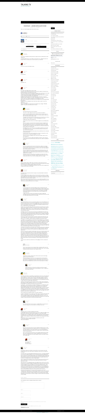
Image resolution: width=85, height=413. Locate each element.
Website (52, 134)
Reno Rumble (53, 121)
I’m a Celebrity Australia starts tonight (56, 48)
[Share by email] (26, 33)
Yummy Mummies (53, 137)
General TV (52, 90)
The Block (52, 129)
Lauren (61, 155)
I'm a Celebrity (56, 155)
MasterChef (52, 113)
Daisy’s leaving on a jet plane (30, 46)
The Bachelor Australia (54, 127)
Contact (27, 22)
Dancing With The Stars (54, 83)
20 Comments (38, 27)
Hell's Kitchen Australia (54, 91)
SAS (51, 122)
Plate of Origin (53, 118)
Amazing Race (53, 67)
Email (22, 393)
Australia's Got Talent (54, 69)
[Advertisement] (42, 14)
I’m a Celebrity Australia (54, 35)
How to (52, 97)
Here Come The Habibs (54, 93)
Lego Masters (53, 107)
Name (22, 389)
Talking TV (26, 4)
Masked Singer (53, 111)
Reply (48, 53)
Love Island (52, 109)
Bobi (51, 149)
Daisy (56, 150)
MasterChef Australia (56, 161)
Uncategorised (53, 133)
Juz (34, 27)
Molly (52, 114)
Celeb (52, 150)
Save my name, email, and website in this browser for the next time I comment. (33, 402)
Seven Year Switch (53, 123)
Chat (54, 150)
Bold (53, 149)
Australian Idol (53, 70)
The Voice (52, 131)
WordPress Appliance (39, 412)
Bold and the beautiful (54, 79)
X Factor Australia (53, 135)
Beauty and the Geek (54, 75)
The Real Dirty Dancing (54, 130)
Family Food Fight (53, 85)
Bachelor (57, 144)
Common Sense (53, 82)
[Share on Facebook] (21, 33)
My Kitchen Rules (53, 115)
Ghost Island (58, 153)
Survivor (52, 125)
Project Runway (53, 119)
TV (62, 167)
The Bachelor (53, 126)
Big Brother (52, 77)
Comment (23, 381)
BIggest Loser (53, 78)
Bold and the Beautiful (59, 149)
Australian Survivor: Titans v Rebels (56, 40)
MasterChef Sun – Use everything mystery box (40, 47)
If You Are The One (54, 102)
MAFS (52, 156)
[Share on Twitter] (23, 33)
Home (23, 22)
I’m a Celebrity (53, 101)
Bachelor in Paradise (54, 73)
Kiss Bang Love (53, 105)
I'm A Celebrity (53, 99)
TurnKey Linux (46, 412)
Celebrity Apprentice (54, 81)
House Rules (23, 36)
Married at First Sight (54, 110)
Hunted (52, 98)
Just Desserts (53, 103)
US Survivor (55, 168)
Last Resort (52, 106)
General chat (53, 89)
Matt (62, 161)
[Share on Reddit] (25, 33)
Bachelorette (53, 74)
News (52, 117)
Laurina (63, 155)
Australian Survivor (54, 71)
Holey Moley (53, 94)
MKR (52, 163)
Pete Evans (52, 165)
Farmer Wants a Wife (54, 86)
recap (56, 165)
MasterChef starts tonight (55, 45)
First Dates (52, 87)
